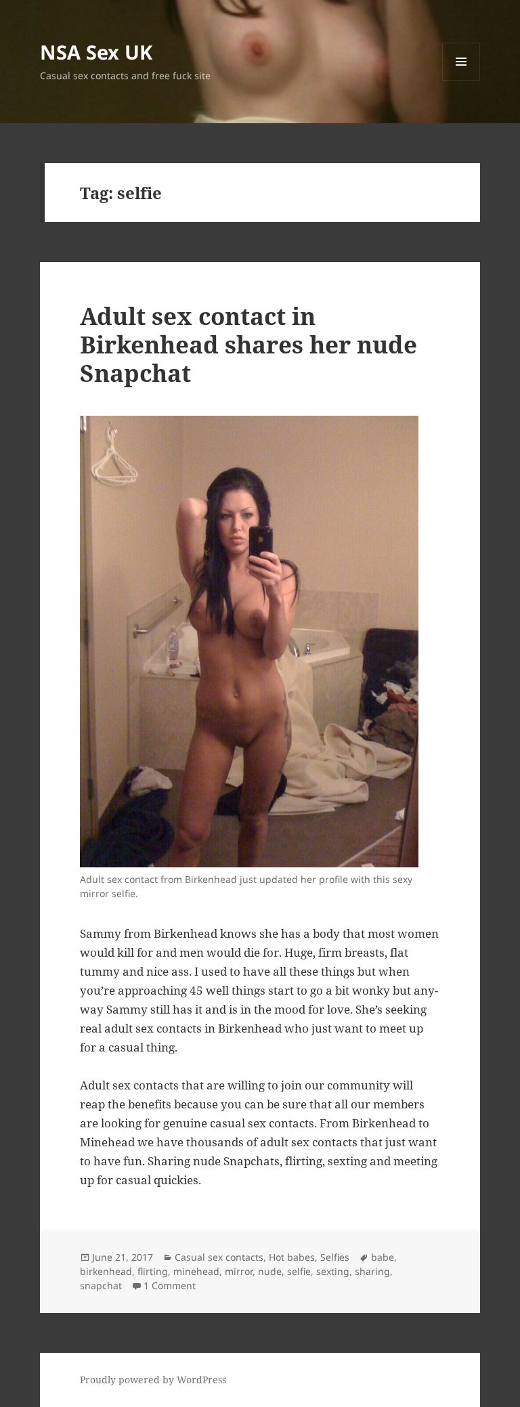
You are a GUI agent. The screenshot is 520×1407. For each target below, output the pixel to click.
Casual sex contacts (219, 1257)
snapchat (101, 1285)
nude (270, 1271)
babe (382, 1257)
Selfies (334, 1257)
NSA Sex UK (96, 52)
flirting (152, 1271)
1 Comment (170, 1285)
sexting (332, 1271)
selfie (299, 1271)
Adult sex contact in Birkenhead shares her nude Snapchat (248, 344)
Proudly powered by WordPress (153, 1379)
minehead (196, 1271)
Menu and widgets (461, 80)
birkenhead (106, 1271)
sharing (372, 1271)
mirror (239, 1271)
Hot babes (292, 1257)
